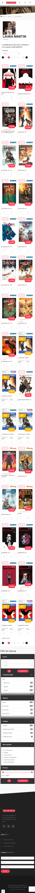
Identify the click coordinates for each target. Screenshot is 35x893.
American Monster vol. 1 (25, 93)
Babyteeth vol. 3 (6, 591)
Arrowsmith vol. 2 (6, 514)
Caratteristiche (8, 675)
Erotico (17, 717)
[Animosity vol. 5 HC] (9, 308)
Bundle (6, 752)
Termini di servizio (8, 846)
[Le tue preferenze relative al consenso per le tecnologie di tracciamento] (3, 891)
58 (23, 57)
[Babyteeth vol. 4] (25, 575)
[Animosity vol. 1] (25, 117)
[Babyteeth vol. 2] (25, 537)
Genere (5, 698)
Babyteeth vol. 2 (23, 552)
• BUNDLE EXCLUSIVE (17, 729)
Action (17, 702)
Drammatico (17, 713)
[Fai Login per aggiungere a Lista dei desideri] (3, 97)
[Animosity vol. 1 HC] (9, 155)
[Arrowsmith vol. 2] (9, 499)
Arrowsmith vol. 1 (23, 476)
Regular (18, 686)
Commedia (17, 709)
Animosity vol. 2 (23, 170)
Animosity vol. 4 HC (7, 285)
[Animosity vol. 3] (25, 193)
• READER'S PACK (17, 733)
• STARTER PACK (17, 736)
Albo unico (18, 683)
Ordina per (5, 50)
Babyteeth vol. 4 (23, 591)
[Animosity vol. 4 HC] (9, 269)
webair (23, 889)
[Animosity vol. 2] (25, 155)
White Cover (18, 694)
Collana (5, 721)
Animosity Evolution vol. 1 (25, 399)
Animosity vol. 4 (23, 246)
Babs (20, 513)
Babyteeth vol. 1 (6, 552)
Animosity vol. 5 (23, 285)
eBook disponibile (28, 517)
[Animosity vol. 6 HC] (9, 346)
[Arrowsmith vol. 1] (25, 461)
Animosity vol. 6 (23, 323)
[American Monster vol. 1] (25, 78)
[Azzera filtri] (9, 671)
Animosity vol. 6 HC (7, 361)
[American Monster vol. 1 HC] (9, 78)
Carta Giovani (8, 755)
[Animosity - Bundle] (25, 346)
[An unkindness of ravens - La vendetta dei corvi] (9, 117)
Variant (18, 690)
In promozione (8, 750)
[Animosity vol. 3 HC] (9, 231)
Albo (3, 679)
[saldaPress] (11, 2)
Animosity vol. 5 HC (7, 323)
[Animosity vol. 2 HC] (9, 193)
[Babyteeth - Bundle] (9, 614)
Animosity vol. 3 (23, 208)
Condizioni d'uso (8, 839)
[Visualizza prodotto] (12, 97)
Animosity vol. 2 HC (7, 208)
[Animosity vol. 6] (25, 308)
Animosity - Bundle (23, 357)
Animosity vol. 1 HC (7, 170)
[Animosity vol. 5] (25, 269)
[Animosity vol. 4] (25, 231)
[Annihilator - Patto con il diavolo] (9, 461)
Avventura (17, 706)
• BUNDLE (17, 725)
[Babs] (25, 499)
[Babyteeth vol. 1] (9, 537)
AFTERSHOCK (6, 740)
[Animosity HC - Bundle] (9, 422)
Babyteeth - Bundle (7, 625)
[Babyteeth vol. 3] (9, 575)
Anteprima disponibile (10, 757)
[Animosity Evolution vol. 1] (25, 384)
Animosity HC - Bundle (7, 434)
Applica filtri (23, 671)
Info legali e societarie (9, 843)
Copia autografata (9, 759)
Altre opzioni (7, 744)
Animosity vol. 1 (23, 132)
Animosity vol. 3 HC (7, 246)
